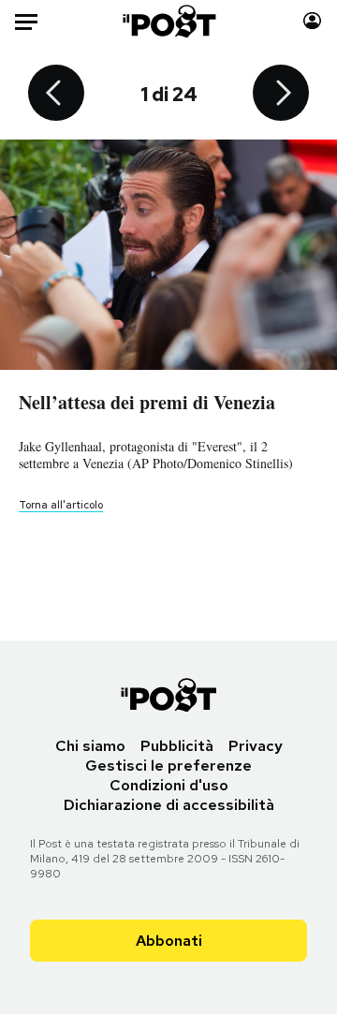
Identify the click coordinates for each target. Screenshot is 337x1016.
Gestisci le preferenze (168, 765)
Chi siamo (90, 746)
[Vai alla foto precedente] (56, 95)
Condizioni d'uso (169, 785)
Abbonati (169, 940)
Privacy (255, 746)
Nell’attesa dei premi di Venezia (147, 402)
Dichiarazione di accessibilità (169, 805)
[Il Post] (169, 21)
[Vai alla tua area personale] (312, 21)
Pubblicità (176, 746)
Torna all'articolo (61, 504)
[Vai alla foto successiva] (281, 95)
